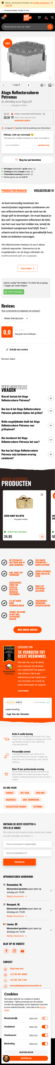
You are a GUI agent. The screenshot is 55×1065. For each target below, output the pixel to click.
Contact (10, 792)
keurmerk (17, 174)
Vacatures (11, 799)
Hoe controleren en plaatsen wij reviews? (20, 311)
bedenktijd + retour (18, 169)
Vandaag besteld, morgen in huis (16, 10)
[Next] (29, 85)
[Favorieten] (39, 18)
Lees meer (23, 690)
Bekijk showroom (15, 896)
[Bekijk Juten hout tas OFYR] (24, 515)
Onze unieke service (27, 629)
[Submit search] (50, 27)
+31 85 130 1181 (18, 979)
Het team (25, 792)
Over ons (40, 792)
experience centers (22, 120)
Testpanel (37, 806)
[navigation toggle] (51, 17)
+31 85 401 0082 (18, 974)
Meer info (33, 1018)
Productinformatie (14, 190)
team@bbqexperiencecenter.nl (25, 985)
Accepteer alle (26, 1058)
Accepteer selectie (26, 1052)
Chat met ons (16, 968)
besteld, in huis (17, 172)
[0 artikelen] (4, 17)
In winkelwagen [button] (42, 536)
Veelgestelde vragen (16, 806)
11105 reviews (39, 702)
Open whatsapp (15, 292)
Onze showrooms (31, 799)
